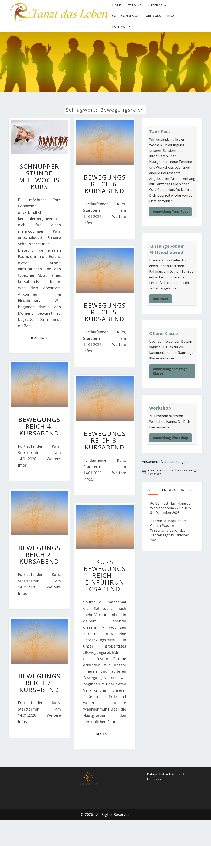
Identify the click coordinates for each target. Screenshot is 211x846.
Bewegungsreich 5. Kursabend (105, 312)
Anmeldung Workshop (170, 438)
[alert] (172, 472)
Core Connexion (125, 16)
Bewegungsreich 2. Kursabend (39, 555)
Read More (40, 338)
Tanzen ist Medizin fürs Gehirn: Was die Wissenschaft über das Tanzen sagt (168, 528)
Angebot (155, 5)
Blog (171, 16)
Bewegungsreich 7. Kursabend (39, 683)
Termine (135, 5)
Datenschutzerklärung (163, 774)
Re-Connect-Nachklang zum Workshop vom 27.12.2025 (171, 505)
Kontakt (119, 26)
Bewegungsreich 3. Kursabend (105, 440)
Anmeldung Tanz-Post (170, 211)
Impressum (155, 779)
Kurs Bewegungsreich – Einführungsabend (105, 575)
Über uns (153, 16)
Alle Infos (160, 299)
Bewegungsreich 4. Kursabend (39, 426)
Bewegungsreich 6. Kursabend (105, 184)
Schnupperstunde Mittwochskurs (39, 176)
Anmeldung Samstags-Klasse (171, 371)
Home (117, 5)
